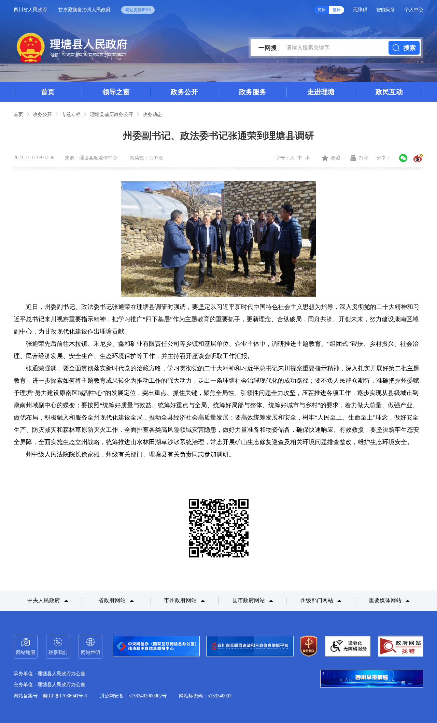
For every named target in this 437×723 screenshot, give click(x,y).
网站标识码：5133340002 (205, 695)
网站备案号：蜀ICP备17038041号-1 (50, 695)
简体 (322, 10)
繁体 (337, 10)
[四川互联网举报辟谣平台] (371, 679)
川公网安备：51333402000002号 (133, 695)
